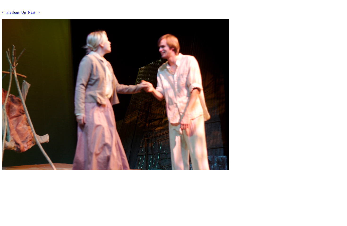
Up (23, 12)
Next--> (34, 12)
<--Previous (10, 12)
